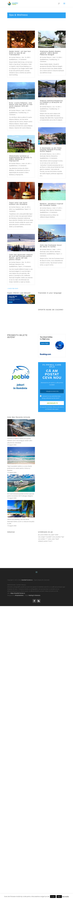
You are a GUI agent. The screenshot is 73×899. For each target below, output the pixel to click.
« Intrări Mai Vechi (12, 288)
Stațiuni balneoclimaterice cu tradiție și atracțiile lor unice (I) (51, 102)
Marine (48, 156)
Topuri (26, 209)
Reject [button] (59, 896)
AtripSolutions (19, 595)
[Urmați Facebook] (34, 601)
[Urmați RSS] (38, 601)
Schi (22, 264)
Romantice (54, 156)
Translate (51, 298)
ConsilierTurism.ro (26, 580)
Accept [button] (53, 896)
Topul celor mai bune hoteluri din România (18, 203)
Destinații (12, 264)
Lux (14, 209)
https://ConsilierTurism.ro (18, 593)
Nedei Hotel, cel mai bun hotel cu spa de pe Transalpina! (20, 52)
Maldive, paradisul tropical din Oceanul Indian (51, 204)
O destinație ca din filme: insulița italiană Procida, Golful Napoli (51, 149)
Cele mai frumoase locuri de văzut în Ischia (51, 246)
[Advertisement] (20, 545)
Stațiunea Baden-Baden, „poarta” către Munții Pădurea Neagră (50, 52)
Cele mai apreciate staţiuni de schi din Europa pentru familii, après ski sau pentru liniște (21, 257)
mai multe (65, 896)
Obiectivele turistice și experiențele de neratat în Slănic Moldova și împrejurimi (20, 158)
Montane (18, 264)
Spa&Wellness (13, 59)
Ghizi (10, 209)
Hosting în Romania (34, 595)
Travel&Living (22, 112)
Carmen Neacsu (15, 57)
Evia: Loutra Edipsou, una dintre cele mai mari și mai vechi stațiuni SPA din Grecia (20, 105)
